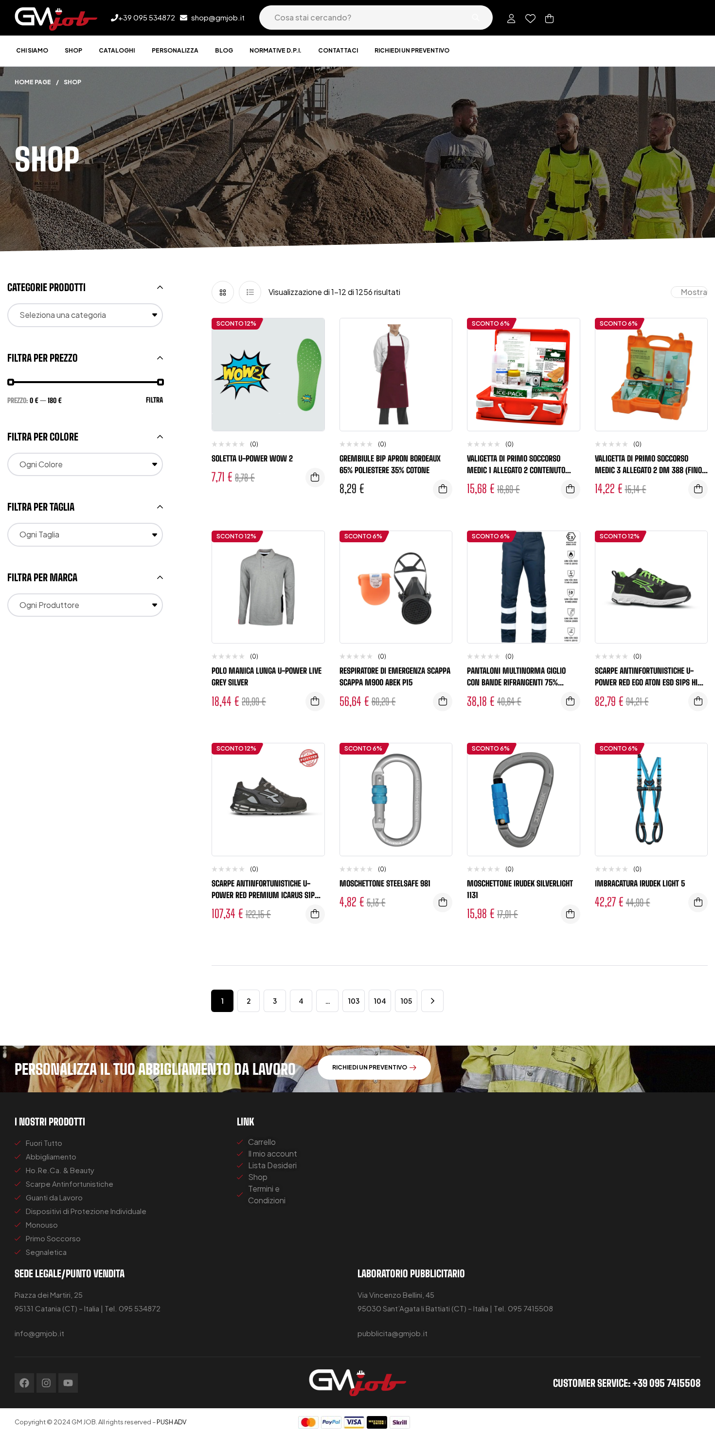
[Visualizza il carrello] (549, 18)
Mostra (694, 292)
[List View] (250, 292)
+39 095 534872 (146, 17)
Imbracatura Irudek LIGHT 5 (640, 883)
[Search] (476, 17)
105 (406, 1000)
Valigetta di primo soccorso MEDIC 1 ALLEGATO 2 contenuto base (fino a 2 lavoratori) (516, 470)
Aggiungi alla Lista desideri (310, 335)
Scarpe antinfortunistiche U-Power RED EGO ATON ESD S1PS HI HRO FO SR (646, 682)
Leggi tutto (570, 489)
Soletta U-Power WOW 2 (252, 458)
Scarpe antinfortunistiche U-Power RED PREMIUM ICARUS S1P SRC (263, 895)
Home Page (33, 82)
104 (380, 1000)
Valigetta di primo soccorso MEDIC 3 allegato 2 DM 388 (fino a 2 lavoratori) (651, 470)
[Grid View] (223, 292)
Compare (310, 355)
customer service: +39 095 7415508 (626, 1383)
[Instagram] (46, 1383)
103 (353, 1000)
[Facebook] (24, 1383)
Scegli (315, 477)
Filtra (154, 400)
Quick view (310, 374)
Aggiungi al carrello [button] (442, 489)
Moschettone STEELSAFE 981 (385, 883)
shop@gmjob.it (218, 17)
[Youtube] (68, 1383)
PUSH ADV (171, 1422)
